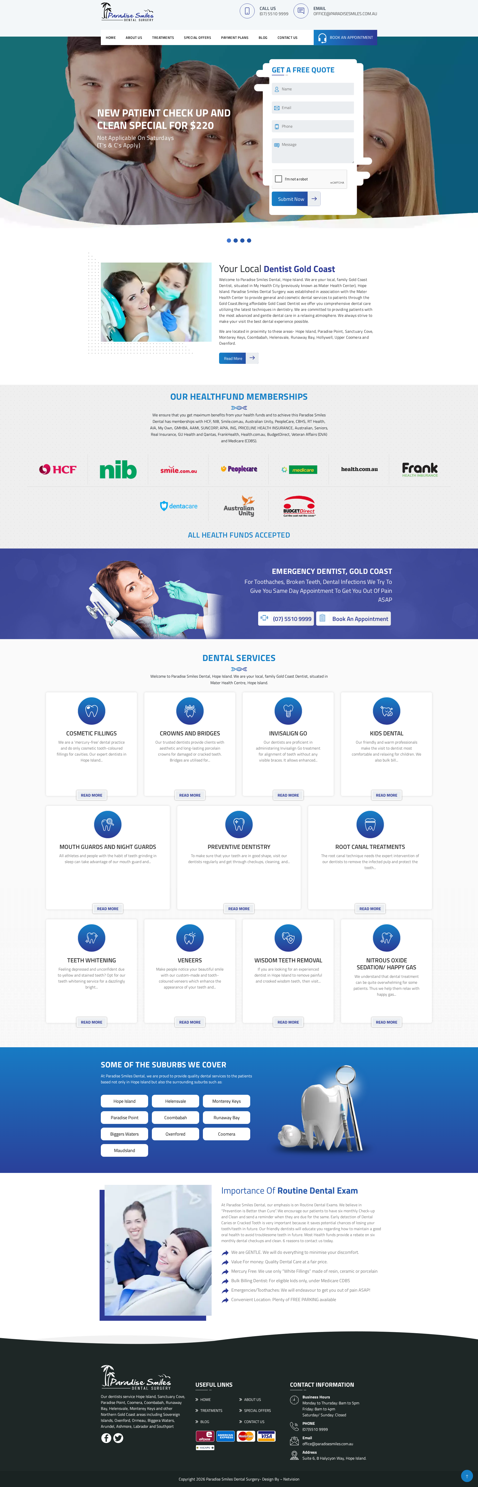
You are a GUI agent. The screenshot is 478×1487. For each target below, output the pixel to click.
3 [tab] (242, 240)
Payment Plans (235, 37)
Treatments (163, 37)
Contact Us (288, 37)
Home (111, 37)
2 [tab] (236, 240)
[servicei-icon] (91, 715)
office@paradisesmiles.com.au (345, 13)
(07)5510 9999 (315, 1426)
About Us (134, 37)
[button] (467, 1476)
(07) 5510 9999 (274, 13)
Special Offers (197, 37)
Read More (233, 358)
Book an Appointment (351, 37)
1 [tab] (229, 240)
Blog (263, 37)
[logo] (127, 11)
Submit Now (291, 199)
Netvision (291, 1479)
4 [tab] (249, 240)
